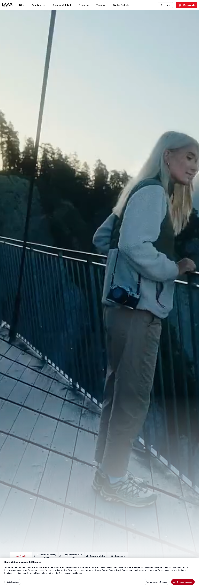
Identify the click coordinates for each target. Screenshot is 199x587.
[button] (186, 5)
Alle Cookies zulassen (182, 582)
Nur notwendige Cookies (156, 582)
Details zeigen (13, 582)
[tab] (21, 556)
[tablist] (69, 556)
